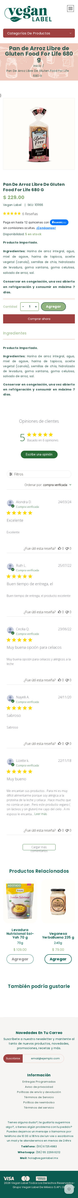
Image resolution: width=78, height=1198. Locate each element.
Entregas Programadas (39, 1082)
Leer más (41, 814)
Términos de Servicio (39, 1097)
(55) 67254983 (46, 1146)
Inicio (37, 66)
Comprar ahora (39, 319)
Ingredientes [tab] (14, 333)
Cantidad (10, 307)
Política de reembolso (39, 1102)
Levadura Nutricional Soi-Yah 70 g (20, 933)
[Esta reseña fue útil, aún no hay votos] (59, 548)
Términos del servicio (39, 1108)
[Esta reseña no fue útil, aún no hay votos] (67, 548)
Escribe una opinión (39, 454)
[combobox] (48, 485)
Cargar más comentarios (39, 847)
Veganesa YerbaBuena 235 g (58, 935)
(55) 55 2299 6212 (48, 1152)
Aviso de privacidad (39, 1087)
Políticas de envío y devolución (39, 1092)
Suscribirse (13, 1058)
